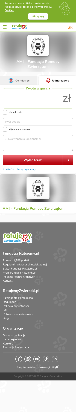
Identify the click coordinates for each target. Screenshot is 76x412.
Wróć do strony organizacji (21, 169)
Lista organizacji (13, 339)
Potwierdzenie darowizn (18, 314)
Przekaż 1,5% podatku (17, 260)
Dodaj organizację (14, 335)
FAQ (5, 310)
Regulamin (9, 302)
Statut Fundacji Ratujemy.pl (20, 269)
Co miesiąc (22, 81)
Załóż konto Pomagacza (18, 298)
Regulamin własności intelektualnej (25, 265)
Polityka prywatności (16, 306)
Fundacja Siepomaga (16, 347)
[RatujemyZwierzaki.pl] (19, 26)
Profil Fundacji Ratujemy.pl (19, 273)
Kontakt (7, 281)
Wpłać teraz (33, 160)
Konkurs (8, 344)
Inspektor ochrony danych (19, 277)
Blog (6, 318)
